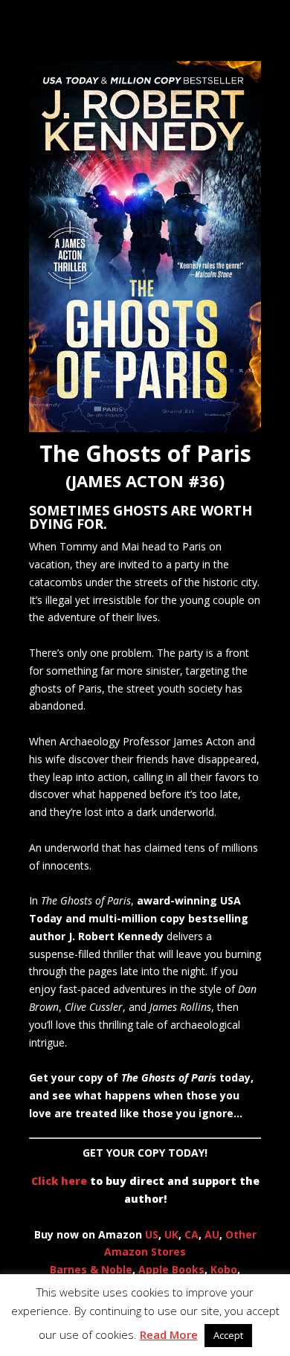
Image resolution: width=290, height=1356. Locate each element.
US (151, 1234)
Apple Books (171, 1269)
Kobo (223, 1269)
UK (171, 1234)
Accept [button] (228, 1335)
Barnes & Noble (91, 1269)
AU (211, 1234)
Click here (59, 1181)
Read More (169, 1334)
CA (191, 1234)
